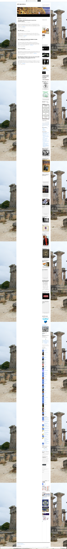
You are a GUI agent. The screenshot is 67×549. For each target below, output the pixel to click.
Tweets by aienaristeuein (44, 325)
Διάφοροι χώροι (19, 16)
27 (43, 125)
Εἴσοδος (43, 128)
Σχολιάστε (24, 54)
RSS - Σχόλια (44, 484)
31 (47, 125)
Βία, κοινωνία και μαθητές (46, 434)
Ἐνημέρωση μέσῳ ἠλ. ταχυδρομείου (45, 457)
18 (48, 123)
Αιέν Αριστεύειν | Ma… (46, 441)
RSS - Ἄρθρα (44, 483)
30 (46, 125)
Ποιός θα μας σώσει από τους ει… (46, 417)
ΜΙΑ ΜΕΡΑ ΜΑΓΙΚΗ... (45, 133)
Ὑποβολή (46, 480)
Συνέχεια (23, 26)
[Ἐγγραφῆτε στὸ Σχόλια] (42, 484)
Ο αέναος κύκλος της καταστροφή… (46, 442)
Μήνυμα (43, 472)
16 (46, 123)
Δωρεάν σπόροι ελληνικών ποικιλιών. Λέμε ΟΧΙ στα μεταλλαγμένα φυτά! (46, 142)
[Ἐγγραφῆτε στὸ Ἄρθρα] (42, 483)
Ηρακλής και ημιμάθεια (45, 440)
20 (43, 124)
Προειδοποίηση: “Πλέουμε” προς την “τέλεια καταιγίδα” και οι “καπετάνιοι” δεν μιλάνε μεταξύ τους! (29, 57)
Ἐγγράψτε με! (44, 464)
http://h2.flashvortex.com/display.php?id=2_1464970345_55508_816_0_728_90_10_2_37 (21, 544)
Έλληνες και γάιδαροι (46, 436)
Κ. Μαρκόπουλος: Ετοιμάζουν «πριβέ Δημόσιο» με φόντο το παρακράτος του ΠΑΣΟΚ (46, 144)
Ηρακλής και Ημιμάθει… (46, 439)
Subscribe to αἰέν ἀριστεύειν (44, 450)
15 (45, 123)
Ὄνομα (44, 467)
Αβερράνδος (45, 426)
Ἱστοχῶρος (43, 470)
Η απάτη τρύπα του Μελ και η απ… (46, 427)
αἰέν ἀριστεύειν (21, 4)
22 (45, 124)
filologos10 (29, 40)
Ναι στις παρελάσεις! (45, 139)
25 (48, 124)
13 (43, 123)
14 (44, 123)
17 (47, 123)
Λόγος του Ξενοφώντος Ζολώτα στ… (46, 421)
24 (47, 124)
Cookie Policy (47, 547)
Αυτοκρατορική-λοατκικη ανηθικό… (46, 432)
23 (46, 124)
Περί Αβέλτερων (21, 30)
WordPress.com (44, 130)
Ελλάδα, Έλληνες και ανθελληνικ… (46, 443)
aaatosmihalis (45, 417)
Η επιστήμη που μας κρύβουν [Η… (46, 423)
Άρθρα (22, 54)
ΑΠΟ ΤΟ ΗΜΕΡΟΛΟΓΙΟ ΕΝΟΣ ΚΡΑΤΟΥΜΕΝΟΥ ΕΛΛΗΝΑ (27, 39)
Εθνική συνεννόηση (21, 48)
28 (44, 125)
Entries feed (44, 129)
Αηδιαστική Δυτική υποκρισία (46, 425)
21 (44, 124)
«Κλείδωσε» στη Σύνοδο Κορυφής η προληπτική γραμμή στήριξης (27, 21)
